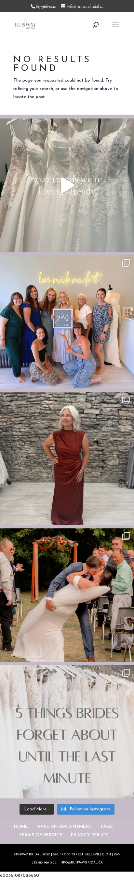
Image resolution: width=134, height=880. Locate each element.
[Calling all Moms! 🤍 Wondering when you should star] (67, 458)
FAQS (107, 826)
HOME (21, 826)
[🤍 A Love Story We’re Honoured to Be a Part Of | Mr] (67, 595)
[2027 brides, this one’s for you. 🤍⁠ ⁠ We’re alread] (67, 185)
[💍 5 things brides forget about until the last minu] (67, 731)
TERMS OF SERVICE (40, 835)
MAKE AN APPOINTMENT (64, 826)
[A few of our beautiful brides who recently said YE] (67, 322)
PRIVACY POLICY (89, 835)
